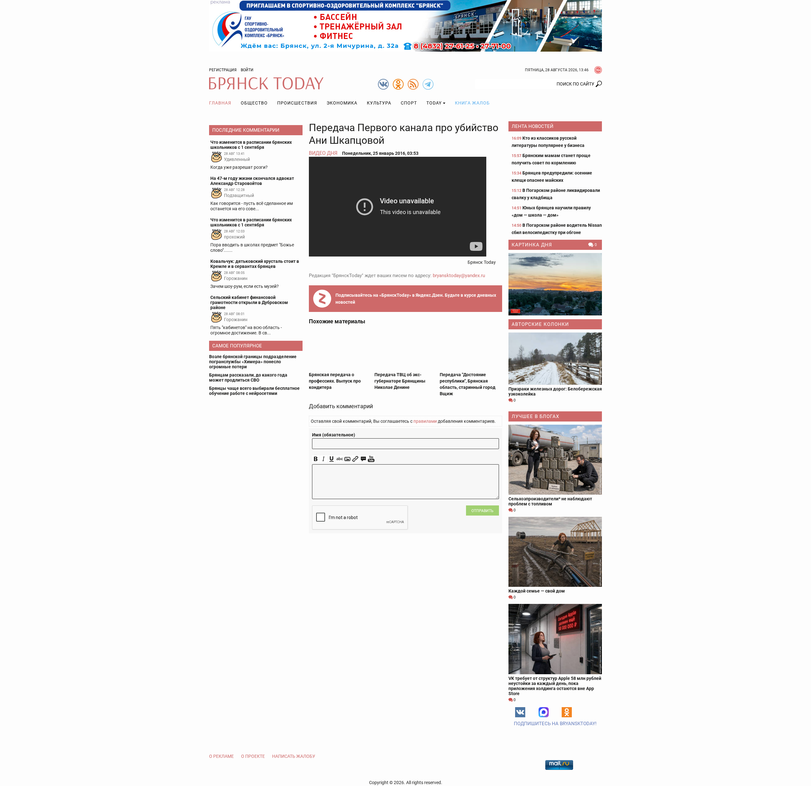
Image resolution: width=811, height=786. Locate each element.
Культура (379, 102)
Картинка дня (532, 245)
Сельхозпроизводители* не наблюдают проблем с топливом (550, 501)
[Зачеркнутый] (339, 459)
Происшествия (297, 102)
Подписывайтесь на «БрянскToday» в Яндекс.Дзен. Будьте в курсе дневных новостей (415, 299)
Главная (220, 102)
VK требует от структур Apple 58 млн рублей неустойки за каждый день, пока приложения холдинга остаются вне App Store (554, 686)
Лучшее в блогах (535, 416)
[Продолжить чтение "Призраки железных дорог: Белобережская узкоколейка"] (555, 359)
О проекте (253, 756)
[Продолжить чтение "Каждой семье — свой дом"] (555, 552)
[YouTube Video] (371, 459)
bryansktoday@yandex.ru (459, 275)
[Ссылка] (355, 459)
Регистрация (223, 70)
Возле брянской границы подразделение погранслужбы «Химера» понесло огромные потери (253, 361)
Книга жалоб (472, 102)
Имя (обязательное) (333, 434)
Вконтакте (520, 712)
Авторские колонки (540, 324)
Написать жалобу (293, 756)
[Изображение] (347, 459)
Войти (247, 70)
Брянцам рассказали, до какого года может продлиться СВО (248, 377)
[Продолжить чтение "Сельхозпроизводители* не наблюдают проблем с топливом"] (555, 460)
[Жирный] (315, 459)
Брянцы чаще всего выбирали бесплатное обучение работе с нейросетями (254, 391)
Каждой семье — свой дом (536, 590)
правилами (425, 421)
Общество (254, 102)
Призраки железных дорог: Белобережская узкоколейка (555, 391)
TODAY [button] (434, 102)
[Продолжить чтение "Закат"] (555, 284)
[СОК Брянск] (405, 25)
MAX (544, 712)
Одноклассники (567, 712)
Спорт (409, 102)
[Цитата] (363, 459)
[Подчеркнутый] (331, 459)
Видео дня (323, 153)
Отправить (482, 511)
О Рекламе (221, 756)
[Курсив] (323, 459)
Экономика (342, 102)
